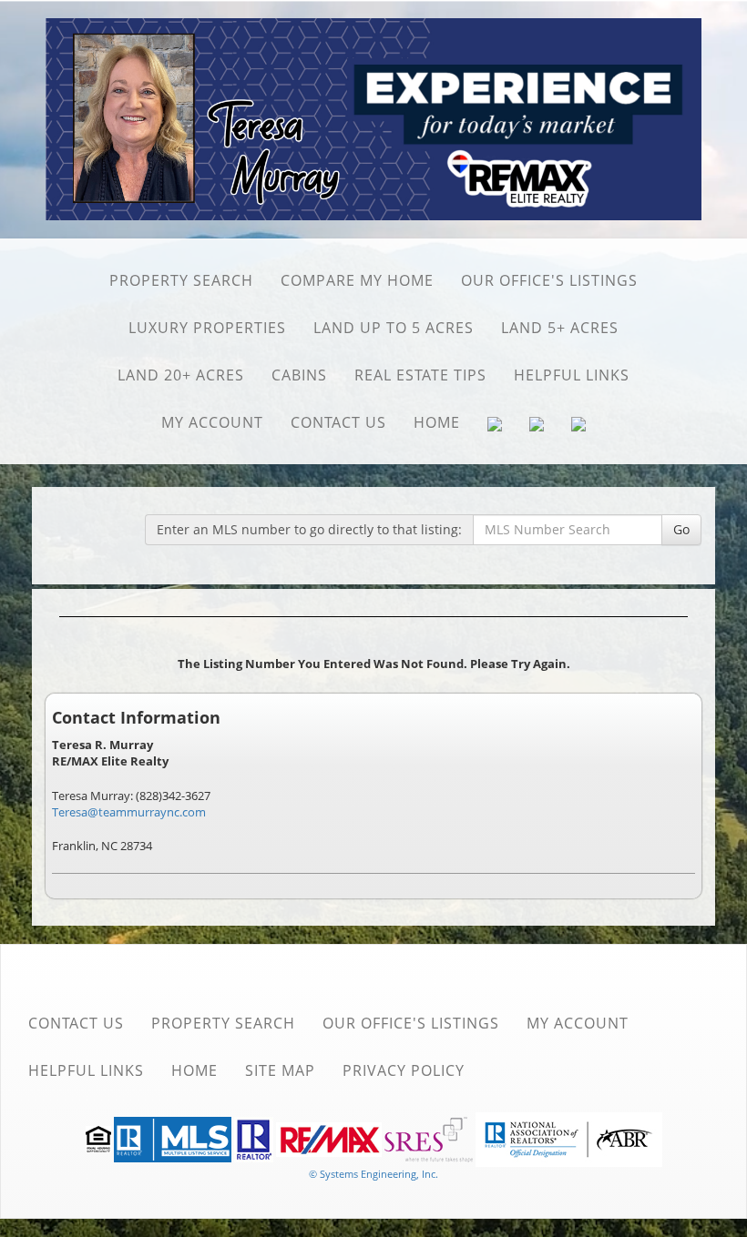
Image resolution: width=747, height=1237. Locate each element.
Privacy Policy (404, 1070)
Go (681, 529)
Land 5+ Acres (560, 328)
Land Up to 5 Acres (393, 328)
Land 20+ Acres (181, 375)
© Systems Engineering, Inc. (373, 1174)
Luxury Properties (207, 328)
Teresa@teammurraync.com (129, 812)
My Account (212, 422)
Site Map (280, 1070)
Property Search (181, 280)
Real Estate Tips (420, 375)
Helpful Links (571, 375)
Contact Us (338, 422)
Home (437, 422)
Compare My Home (357, 280)
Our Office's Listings (549, 280)
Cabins (299, 375)
